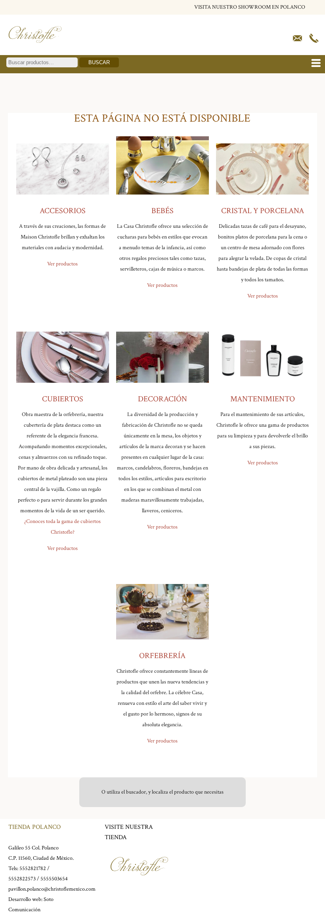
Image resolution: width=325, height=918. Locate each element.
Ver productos (62, 263)
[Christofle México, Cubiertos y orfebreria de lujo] (35, 44)
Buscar (99, 62)
